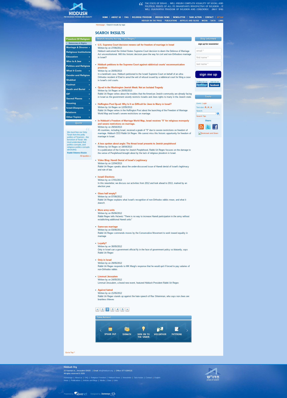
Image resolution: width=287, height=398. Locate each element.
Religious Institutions (78, 52)
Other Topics (73, 117)
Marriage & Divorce (77, 47)
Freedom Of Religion (78, 39)
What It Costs (74, 70)
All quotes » (85, 156)
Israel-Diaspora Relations (74, 110)
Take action (200, 17)
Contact (209, 17)
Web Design (103, 394)
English (157, 378)
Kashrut (70, 84)
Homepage (78, 10)
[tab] (78, 39)
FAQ (127, 17)
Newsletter (179, 17)
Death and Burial (75, 89)
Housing (71, 103)
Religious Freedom (98, 378)
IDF (68, 94)
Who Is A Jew (73, 61)
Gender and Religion (78, 75)
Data (213, 20)
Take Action (138, 378)
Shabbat (71, 80)
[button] (208, 74)
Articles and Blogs (90, 380)
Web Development (76, 394)
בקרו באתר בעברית (213, 374)
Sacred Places (74, 98)
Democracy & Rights (78, 43)
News (152, 20)
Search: (199, 111)
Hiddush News (168, 17)
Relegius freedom (150, 17)
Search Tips (201, 116)
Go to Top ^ (70, 352)
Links (220, 20)
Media (204, 20)
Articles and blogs (195, 20)
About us (122, 17)
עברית (219, 17)
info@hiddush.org (106, 371)
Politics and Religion (78, 66)
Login (204, 103)
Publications (171, 20)
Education (72, 56)
